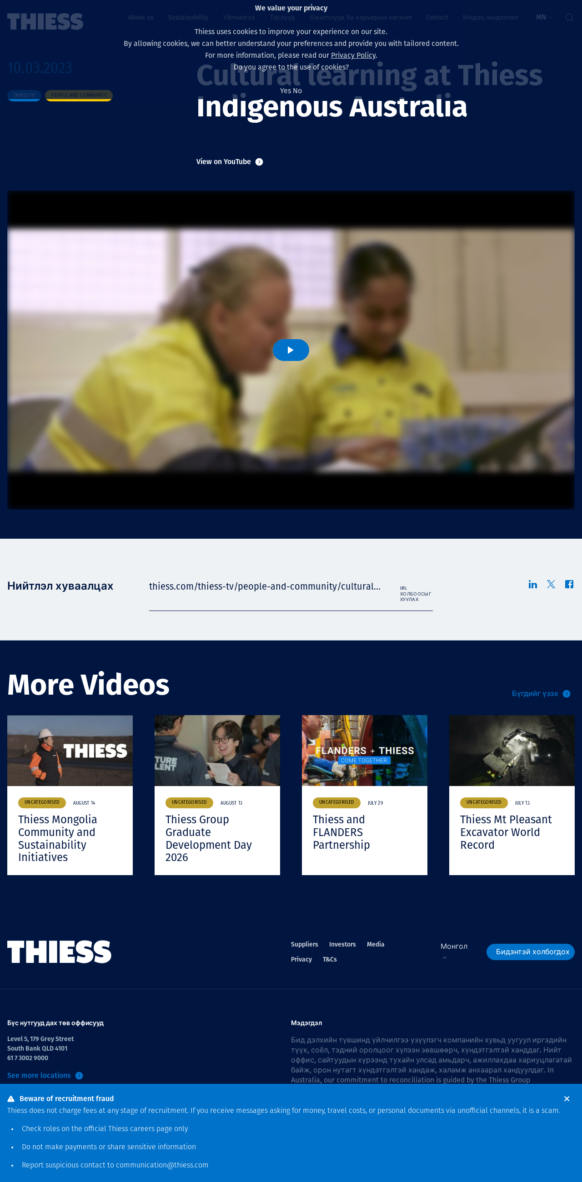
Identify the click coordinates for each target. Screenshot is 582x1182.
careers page (151, 1129)
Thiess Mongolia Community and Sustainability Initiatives (57, 838)
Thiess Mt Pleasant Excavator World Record (506, 832)
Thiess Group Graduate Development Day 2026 (209, 838)
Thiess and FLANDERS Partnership (341, 832)
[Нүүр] (59, 952)
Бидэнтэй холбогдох (533, 951)
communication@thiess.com (162, 1165)
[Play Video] (291, 350)
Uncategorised (42, 802)
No (297, 90)
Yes (285, 90)
